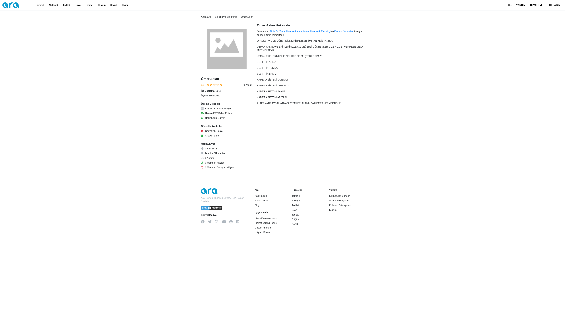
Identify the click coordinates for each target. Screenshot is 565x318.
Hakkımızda (261, 196)
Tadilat (66, 5)
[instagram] (218, 222)
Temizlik (39, 5)
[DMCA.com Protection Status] (212, 209)
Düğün (102, 5)
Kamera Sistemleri (344, 31)
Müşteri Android (263, 227)
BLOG (508, 5)
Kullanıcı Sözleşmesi (340, 205)
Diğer (125, 5)
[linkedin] (239, 222)
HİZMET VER (537, 5)
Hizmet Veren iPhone (266, 223)
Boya (78, 5)
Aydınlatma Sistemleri (308, 31)
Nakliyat (53, 5)
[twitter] (211, 222)
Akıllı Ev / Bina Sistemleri (283, 31)
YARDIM (520, 5)
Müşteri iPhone (262, 232)
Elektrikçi (326, 31)
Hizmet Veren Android (266, 218)
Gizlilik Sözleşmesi (339, 200)
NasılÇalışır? (261, 200)
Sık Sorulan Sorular (339, 196)
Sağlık (113, 5)
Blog (257, 205)
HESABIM (554, 5)
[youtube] (225, 222)
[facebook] (204, 222)
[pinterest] (232, 222)
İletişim (332, 210)
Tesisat (89, 5)
